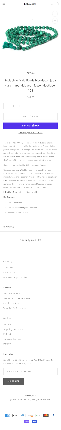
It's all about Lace (12, 303)
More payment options (31, 132)
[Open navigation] (4, 3)
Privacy (7, 343)
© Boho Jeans (30, 395)
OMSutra (30, 73)
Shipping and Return (13, 329)
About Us (8, 267)
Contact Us (9, 272)
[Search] (52, 3)
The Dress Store (11, 293)
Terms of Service (12, 338)
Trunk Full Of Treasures (14, 308)
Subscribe (14, 381)
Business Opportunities (15, 277)
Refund (7, 334)
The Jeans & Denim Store (16, 298)
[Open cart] (57, 3)
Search (7, 324)
